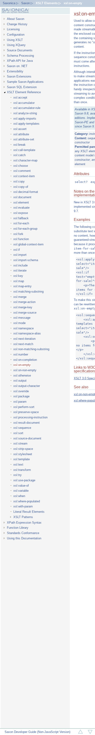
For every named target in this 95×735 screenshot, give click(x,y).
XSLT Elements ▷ (48, 3)
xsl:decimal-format (25, 192)
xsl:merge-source (24, 312)
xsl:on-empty (73, 3)
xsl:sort (18, 433)
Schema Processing (20, 55)
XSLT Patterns (23, 517)
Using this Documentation (24, 538)
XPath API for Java (20, 60)
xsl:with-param (23, 506)
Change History (17, 24)
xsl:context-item (24, 176)
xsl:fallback (21, 218)
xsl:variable (21, 490)
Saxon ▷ (27, 3)
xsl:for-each (21, 223)
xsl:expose (20, 213)
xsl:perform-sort (23, 407)
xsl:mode (19, 323)
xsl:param (20, 401)
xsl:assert (20, 129)
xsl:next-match (23, 344)
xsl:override (21, 391)
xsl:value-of (21, 485)
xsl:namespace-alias (27, 333)
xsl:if (16, 249)
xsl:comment (22, 171)
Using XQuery (16, 45)
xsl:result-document (26, 422)
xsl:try (17, 475)
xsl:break (19, 144)
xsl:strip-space (23, 449)
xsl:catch (19, 155)
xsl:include (20, 265)
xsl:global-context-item (28, 244)
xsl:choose (20, 165)
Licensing (13, 29)
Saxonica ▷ (10, 3)
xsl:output (20, 380)
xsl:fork (18, 234)
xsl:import (20, 254)
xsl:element (21, 202)
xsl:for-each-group (25, 228)
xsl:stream (20, 443)
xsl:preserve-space (26, 412)
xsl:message (21, 317)
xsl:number (20, 354)
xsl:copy (19, 181)
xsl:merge (20, 297)
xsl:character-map (25, 160)
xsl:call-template (24, 150)
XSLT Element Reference (24, 92)
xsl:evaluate (21, 207)
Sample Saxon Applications (25, 81)
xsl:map (18, 281)
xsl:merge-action (24, 302)
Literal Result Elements (29, 511)
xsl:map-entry (22, 286)
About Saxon (15, 19)
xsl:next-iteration (24, 338)
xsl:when (19, 496)
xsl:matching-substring (28, 291)
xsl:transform (22, 470)
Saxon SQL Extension (22, 87)
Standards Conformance (23, 533)
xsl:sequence (22, 427)
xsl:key (18, 276)
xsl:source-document (27, 438)
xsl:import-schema (25, 260)
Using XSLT (15, 40)
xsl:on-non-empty (24, 370)
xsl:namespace (23, 328)
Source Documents (20, 50)
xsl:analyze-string (25, 113)
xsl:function (21, 239)
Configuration (15, 34)
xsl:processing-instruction (30, 417)
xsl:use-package (24, 480)
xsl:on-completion (25, 359)
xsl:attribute (21, 134)
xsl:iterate (20, 270)
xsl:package (21, 396)
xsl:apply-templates (26, 123)
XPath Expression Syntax (24, 522)
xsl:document (22, 197)
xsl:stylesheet (22, 454)
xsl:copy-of (20, 186)
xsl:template (21, 459)
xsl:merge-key (22, 307)
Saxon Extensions (19, 76)
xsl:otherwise (22, 375)
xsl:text (18, 464)
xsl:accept (20, 97)
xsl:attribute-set (23, 139)
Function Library (17, 527)
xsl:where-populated (26, 501)
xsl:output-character (26, 386)
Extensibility (15, 71)
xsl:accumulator (24, 103)
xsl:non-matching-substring (31, 349)
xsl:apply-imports (24, 118)
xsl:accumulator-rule (26, 108)
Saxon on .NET (17, 66)
